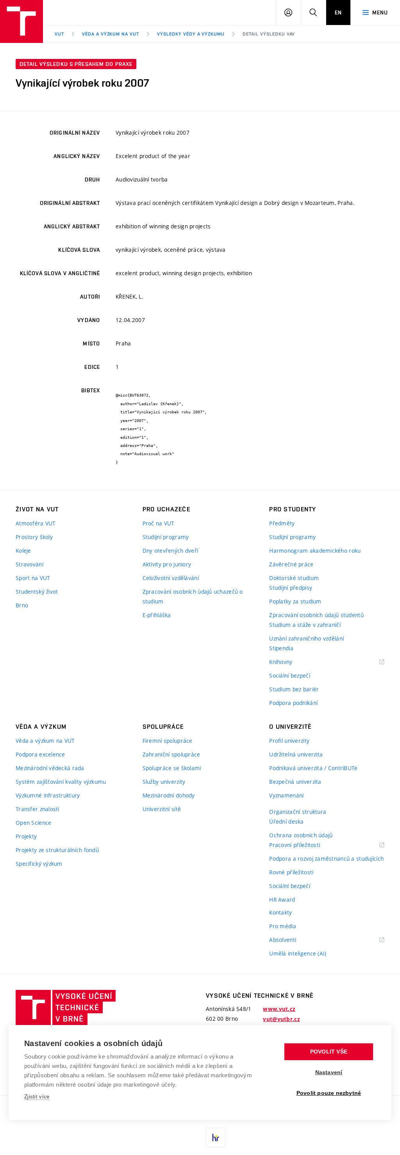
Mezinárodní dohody (169, 795)
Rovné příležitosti (291, 872)
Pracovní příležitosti (304, 845)
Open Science (33, 822)
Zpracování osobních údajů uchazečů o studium (193, 596)
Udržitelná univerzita (296, 754)
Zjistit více (37, 1097)
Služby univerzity (164, 781)
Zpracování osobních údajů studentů (316, 615)
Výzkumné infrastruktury (48, 795)
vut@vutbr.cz (281, 1019)
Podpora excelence (40, 754)
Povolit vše (328, 1052)
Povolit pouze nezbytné (328, 1093)
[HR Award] (215, 1137)
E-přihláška (157, 615)
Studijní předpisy (290, 587)
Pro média (282, 926)
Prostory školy (34, 537)
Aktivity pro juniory (167, 564)
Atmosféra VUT (36, 523)
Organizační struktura (297, 811)
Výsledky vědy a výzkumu (191, 34)
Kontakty (280, 912)
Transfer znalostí (37, 809)
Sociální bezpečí (289, 675)
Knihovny (290, 662)
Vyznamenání (286, 795)
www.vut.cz (279, 1009)
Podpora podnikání (293, 703)
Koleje (23, 550)
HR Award (282, 899)
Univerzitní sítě (162, 809)
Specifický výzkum (39, 863)
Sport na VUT (33, 578)
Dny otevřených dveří (170, 550)
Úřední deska (286, 821)
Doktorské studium (294, 578)
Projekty (26, 836)
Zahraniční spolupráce (171, 754)
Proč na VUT (159, 523)
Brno (22, 605)
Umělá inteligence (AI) (297, 953)
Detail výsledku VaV (269, 34)
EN (338, 12)
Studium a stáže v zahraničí (305, 624)
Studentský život (37, 591)
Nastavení (329, 1072)
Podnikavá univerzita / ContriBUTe (313, 768)
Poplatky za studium (295, 601)
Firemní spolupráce (168, 740)
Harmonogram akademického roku (315, 550)
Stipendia (281, 648)
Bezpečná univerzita (295, 781)
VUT (59, 34)
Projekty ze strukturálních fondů (57, 850)
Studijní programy (166, 537)
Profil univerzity (289, 740)
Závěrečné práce (291, 564)
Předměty (282, 523)
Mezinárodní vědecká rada (50, 768)
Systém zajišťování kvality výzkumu (61, 781)
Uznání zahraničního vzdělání (306, 638)
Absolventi (292, 940)
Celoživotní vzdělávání (171, 578)
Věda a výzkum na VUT (110, 34)
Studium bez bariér (294, 689)
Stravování (29, 564)
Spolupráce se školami (172, 768)
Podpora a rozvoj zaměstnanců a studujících (326, 858)
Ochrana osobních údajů (300, 835)
